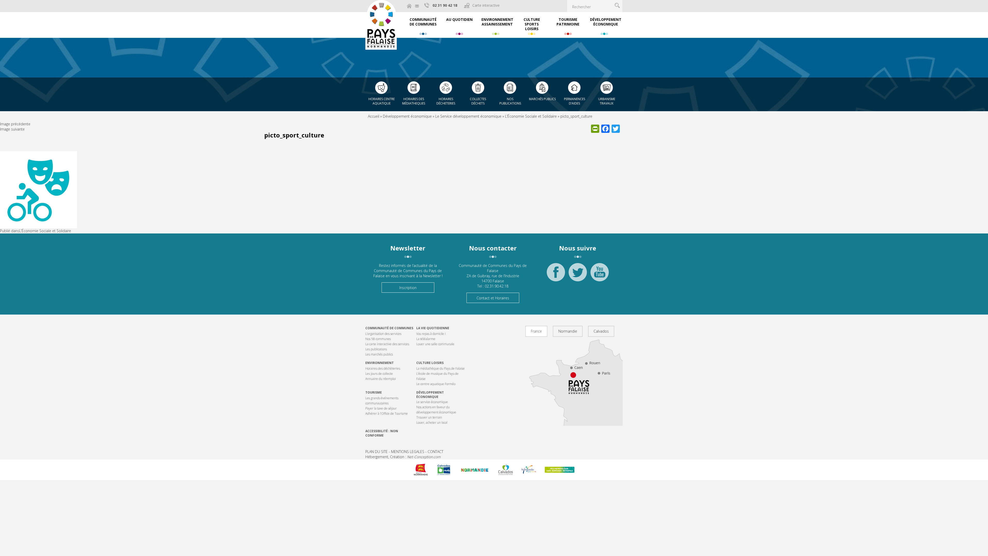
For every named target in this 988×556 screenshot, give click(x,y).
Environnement (379, 363)
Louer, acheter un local (431, 422)
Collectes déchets (478, 101)
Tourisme (373, 392)
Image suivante (12, 129)
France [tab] (536, 331)
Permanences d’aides (574, 101)
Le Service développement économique (468, 116)
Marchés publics (542, 99)
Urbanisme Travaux (606, 101)
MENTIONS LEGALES (407, 451)
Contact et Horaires (493, 298)
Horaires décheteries (445, 101)
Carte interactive (486, 5)
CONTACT (435, 451)
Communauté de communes (389, 328)
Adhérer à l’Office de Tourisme (386, 413)
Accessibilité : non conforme (381, 433)
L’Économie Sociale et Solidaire (531, 116)
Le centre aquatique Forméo (435, 384)
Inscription (408, 287)
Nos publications (510, 101)
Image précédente (15, 123)
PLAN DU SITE (376, 451)
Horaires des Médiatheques (413, 101)
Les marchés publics (379, 354)
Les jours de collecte (379, 373)
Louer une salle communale (435, 344)
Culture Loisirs (430, 363)
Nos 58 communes (378, 339)
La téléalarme (425, 339)
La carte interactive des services (387, 344)
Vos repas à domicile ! (431, 334)
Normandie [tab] (567, 331)
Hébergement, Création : (402, 456)
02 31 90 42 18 (445, 5)
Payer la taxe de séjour (381, 408)
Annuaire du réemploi (380, 379)
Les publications (376, 349)
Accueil (373, 116)
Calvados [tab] (601, 331)
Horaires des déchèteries (382, 368)
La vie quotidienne (432, 328)
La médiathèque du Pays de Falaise (440, 368)
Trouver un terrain (429, 417)
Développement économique (407, 116)
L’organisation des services (383, 334)
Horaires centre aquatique (381, 101)
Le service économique (432, 402)
